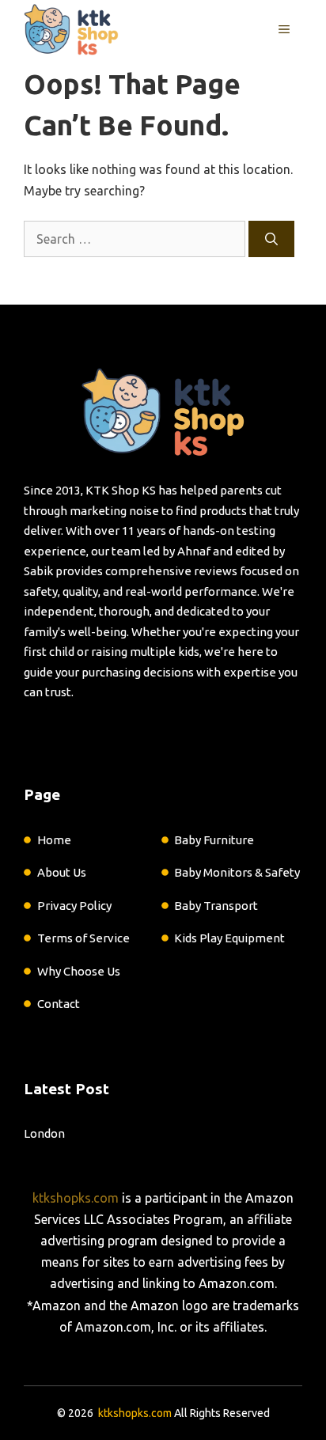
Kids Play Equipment (229, 938)
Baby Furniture (214, 840)
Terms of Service (83, 938)
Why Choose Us (78, 971)
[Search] (271, 239)
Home (54, 840)
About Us (61, 872)
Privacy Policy (74, 905)
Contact (58, 1003)
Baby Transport (216, 905)
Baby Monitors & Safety (237, 872)
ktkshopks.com (75, 1198)
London (44, 1133)
